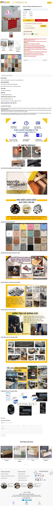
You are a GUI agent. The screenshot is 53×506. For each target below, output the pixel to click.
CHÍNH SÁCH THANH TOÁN (22, 480)
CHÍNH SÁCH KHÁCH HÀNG (5, 471)
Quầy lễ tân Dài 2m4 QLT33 (18, 48)
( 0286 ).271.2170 (7, 100)
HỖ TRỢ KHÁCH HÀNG (21, 471)
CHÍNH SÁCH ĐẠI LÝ (4, 478)
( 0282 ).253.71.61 (17, 100)
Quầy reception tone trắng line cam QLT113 (10, 48)
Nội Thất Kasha (43, 471)
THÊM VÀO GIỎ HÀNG (41, 20)
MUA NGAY (28, 20)
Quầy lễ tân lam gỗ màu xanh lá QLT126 (6, 460)
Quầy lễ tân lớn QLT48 (3, 48)
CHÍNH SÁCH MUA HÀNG (22, 478)
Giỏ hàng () (49, 2)
